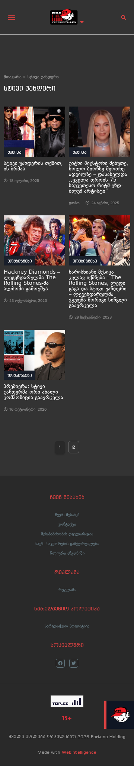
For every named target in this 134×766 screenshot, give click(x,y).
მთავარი (13, 76)
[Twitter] (73, 663)
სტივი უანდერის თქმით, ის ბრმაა (33, 166)
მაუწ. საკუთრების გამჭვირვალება (67, 543)
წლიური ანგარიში (67, 553)
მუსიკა (14, 152)
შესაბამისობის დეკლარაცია (67, 534)
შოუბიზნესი (19, 261)
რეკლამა (67, 589)
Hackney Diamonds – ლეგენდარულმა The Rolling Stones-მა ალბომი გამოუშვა (32, 280)
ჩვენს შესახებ (67, 514)
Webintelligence (79, 752)
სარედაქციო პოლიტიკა (67, 626)
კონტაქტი (67, 524)
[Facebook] (60, 663)
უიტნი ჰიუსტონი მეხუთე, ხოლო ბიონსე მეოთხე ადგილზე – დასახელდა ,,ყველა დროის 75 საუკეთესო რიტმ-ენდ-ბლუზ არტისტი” (98, 177)
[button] (11, 17)
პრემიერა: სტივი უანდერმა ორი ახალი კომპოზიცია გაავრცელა (33, 392)
